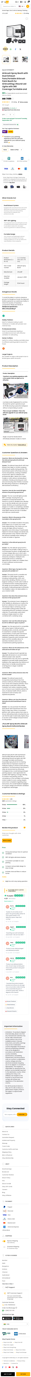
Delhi (3, 1263)
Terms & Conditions (9, 1361)
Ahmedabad (6, 1278)
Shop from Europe (21, 1352)
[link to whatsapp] (10, 49)
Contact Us (5, 1134)
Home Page (5, 10)
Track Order (6, 1146)
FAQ (3, 1181)
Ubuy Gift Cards (7, 1186)
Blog (3, 1192)
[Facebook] (3, 1367)
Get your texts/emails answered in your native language (14, 1297)
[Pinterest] (17, 1367)
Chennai (4, 1272)
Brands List (5, 1172)
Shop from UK (18, 1342)
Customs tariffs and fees (10, 1149)
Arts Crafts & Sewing (16, 10)
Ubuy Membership (7, 1158)
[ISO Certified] (19, 1334)
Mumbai (4, 1260)
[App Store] (7, 1319)
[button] (17, 2)
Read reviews (8, 901)
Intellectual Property (8, 1140)
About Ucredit (6, 1183)
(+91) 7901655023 (9, 1305)
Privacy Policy (21, 1361)
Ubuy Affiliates (6, 1195)
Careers (4, 1189)
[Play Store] (18, 1319)
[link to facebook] (15, 49)
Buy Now (12, 182)
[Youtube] (10, 1367)
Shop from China (20, 1350)
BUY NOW (23, 1374)
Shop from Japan (8, 1345)
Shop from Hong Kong (9, 1347)
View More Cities (7, 1284)
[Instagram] (7, 1367)
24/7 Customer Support (14, 1293)
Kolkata (4, 1269)
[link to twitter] (20, 49)
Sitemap (4, 1143)
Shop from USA (7, 1342)
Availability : (6, 108)
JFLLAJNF (5, 13)
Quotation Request (8, 1137)
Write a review (7, 840)
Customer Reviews (8, 1175)
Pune (3, 1281)
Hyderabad (5, 1275)
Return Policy (6, 1178)
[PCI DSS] (6, 1333)
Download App (7, 1169)
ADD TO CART (8, 1374)
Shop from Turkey (8, 1352)
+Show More (6, 1230)
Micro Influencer (7, 1155)
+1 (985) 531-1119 (9, 1310)
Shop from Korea (8, 1350)
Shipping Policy (6, 1152)
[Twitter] (14, 1367)
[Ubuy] (7, 2)
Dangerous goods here (9, 306)
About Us (5, 1131)
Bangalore (5, 1266)
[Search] (27, 6)
